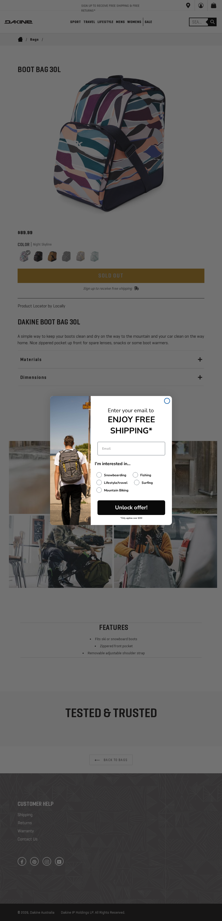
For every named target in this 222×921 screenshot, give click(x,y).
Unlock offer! (131, 507)
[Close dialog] (167, 401)
